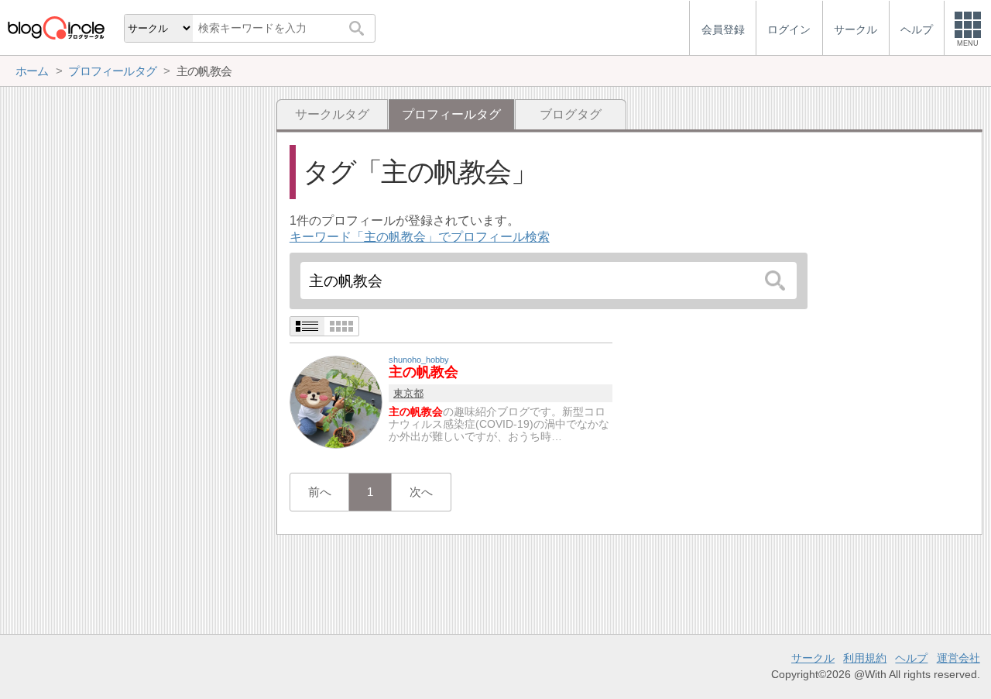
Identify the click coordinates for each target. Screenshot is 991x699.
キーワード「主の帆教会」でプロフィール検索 (420, 236)
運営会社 (958, 658)
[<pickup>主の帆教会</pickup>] (336, 401)
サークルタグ (332, 114)
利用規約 (864, 658)
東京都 (408, 393)
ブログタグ (571, 114)
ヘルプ (911, 658)
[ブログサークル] (55, 27)
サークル (813, 658)
